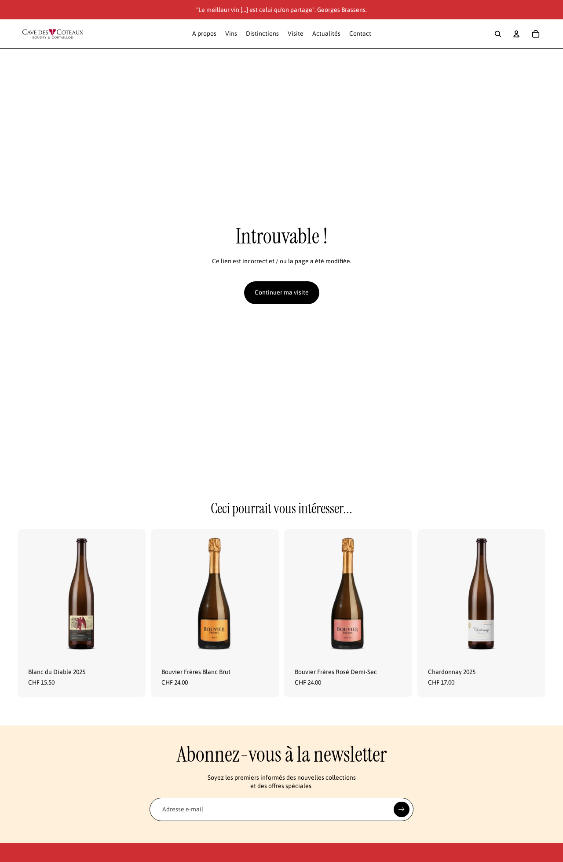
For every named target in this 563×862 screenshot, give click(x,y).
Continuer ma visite (282, 292)
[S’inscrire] (401, 810)
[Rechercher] (498, 34)
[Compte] (516, 34)
